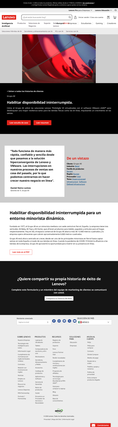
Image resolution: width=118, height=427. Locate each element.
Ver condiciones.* (88, 3)
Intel (79, 177)
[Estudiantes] (92, 23)
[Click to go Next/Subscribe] (47, 322)
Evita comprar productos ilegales (93, 379)
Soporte (55, 346)
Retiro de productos (38, 388)
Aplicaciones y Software (40, 377)
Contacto (90, 351)
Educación (73, 342)
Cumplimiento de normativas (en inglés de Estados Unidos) (24, 357)
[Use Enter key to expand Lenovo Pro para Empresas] (91, 10)
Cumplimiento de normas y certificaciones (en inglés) (59, 364)
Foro (54, 349)
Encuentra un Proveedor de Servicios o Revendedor (40, 399)
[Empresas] (77, 23)
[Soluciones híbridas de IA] (22, 31)
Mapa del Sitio (56, 419)
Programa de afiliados (57, 372)
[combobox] (45, 17)
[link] (108, 17)
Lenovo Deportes (24, 390)
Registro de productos (56, 341)
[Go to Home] (9, 17)
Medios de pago (92, 358)
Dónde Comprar (92, 354)
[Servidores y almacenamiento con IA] (53, 31)
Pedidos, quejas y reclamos (93, 368)
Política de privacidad (90, 373)
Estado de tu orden (91, 362)
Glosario (55, 395)
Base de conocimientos (58, 400)
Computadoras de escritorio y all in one (41, 351)
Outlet (37, 393)
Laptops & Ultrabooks (39, 341)
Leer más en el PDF (21, 252)
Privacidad (47, 419)
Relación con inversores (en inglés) (23, 370)
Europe (76, 174)
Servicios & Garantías (39, 383)
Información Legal (24, 351)
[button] (116, 10)
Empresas (73, 346)
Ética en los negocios (21, 385)
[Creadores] (117, 23)
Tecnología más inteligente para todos (23, 345)
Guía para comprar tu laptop (59, 387)
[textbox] (94, 322)
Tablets (37, 346)
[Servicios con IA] (79, 31)
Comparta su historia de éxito (59, 298)
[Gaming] (103, 23)
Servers (70, 171)
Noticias (20, 375)
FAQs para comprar (90, 347)
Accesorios (39, 368)
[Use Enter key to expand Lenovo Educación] (110, 10)
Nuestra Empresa (24, 340)
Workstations (39, 357)
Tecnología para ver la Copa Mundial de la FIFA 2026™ (59, 379)
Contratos (21, 364)
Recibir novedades (59, 358)
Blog (54, 392)
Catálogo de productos (39, 372)
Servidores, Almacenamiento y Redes (41, 362)
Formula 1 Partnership (22, 397)
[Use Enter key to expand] (104, 18)
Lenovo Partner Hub (58, 353)
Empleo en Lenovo (21, 380)
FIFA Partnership (23, 393)
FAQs (89, 342)
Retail (77, 166)
